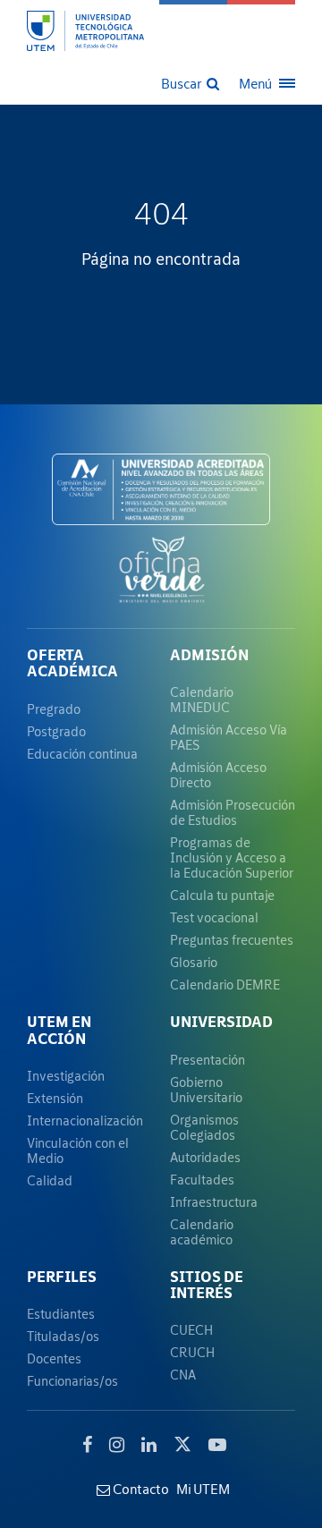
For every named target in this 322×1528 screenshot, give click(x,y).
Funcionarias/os (72, 1380)
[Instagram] (116, 1444)
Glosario (193, 962)
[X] (182, 1442)
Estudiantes (61, 1313)
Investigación (66, 1075)
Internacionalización (85, 1120)
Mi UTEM (203, 1489)
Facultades (202, 1179)
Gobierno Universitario (206, 1089)
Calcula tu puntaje (222, 895)
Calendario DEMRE (225, 984)
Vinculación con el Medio (78, 1150)
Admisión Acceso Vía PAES (228, 737)
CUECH (191, 1329)
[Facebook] (87, 1444)
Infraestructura (214, 1202)
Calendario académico (201, 1232)
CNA (183, 1374)
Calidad (49, 1180)
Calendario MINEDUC (201, 699)
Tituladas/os (63, 1336)
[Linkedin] (149, 1444)
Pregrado (53, 709)
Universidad (221, 1022)
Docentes (54, 1358)
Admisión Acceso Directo (218, 775)
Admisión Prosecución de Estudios (232, 812)
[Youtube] (217, 1444)
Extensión (55, 1098)
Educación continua (82, 753)
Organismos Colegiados (204, 1127)
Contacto (139, 1489)
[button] (192, 82)
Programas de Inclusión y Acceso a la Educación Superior (231, 857)
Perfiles (62, 1277)
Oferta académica (72, 663)
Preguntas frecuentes (231, 939)
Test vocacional (214, 917)
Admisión (209, 655)
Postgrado (56, 731)
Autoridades (205, 1157)
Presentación (207, 1059)
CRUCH (192, 1352)
